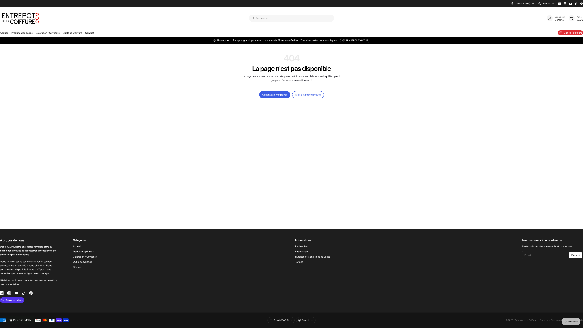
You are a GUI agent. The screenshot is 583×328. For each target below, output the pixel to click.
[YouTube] (570, 3)
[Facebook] (559, 3)
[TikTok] (576, 3)
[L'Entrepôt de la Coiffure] (20, 18)
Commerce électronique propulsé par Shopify (561, 320)
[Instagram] (565, 3)
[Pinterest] (581, 3)
